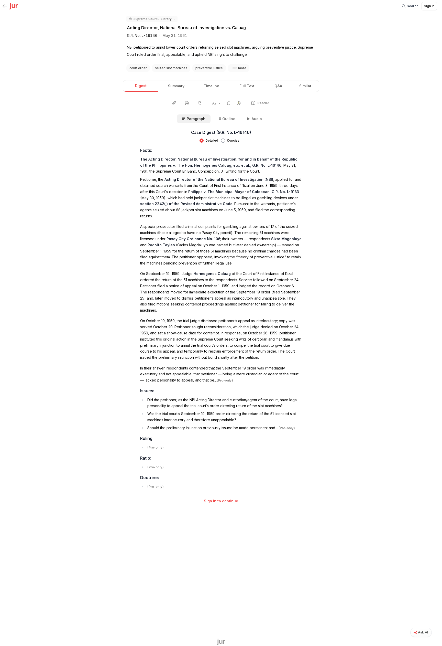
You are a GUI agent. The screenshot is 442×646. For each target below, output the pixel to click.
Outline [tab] (228, 119)
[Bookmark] (228, 103)
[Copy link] (174, 103)
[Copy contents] (199, 103)
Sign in (429, 6)
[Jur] (13, 6)
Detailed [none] (211, 140)
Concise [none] (233, 140)
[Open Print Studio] (186, 103)
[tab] (140, 86)
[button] (152, 19)
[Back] (5, 6)
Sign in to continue (221, 501)
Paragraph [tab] (196, 119)
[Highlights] (238, 103)
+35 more (238, 68)
